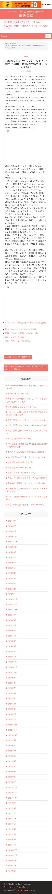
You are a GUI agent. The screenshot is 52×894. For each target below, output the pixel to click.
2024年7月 (12, 625)
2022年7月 (12, 751)
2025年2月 (12, 589)
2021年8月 (12, 808)
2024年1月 (12, 657)
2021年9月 (12, 803)
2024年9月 (12, 615)
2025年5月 (12, 573)
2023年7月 (12, 688)
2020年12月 (13, 850)
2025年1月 (12, 594)
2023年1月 (12, 719)
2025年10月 (13, 547)
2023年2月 (12, 714)
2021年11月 (13, 793)
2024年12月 (13, 599)
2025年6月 (12, 568)
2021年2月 (12, 840)
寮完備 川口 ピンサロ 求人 (19, 393)
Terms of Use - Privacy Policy (16, 887)
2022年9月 (12, 740)
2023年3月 (12, 709)
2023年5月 (12, 698)
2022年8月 (12, 746)
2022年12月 (13, 725)
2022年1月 (12, 782)
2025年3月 (12, 583)
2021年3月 (12, 834)
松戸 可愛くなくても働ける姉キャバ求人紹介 (28, 425)
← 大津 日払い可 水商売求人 (17, 357)
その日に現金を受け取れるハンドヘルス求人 (27, 457)
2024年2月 (12, 651)
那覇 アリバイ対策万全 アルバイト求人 (22, 333)
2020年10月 (13, 860)
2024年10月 (13, 610)
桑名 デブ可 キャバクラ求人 (17, 341)
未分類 (14, 43)
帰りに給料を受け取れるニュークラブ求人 (26, 505)
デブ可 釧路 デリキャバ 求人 (20, 439)
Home (7, 43)
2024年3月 (12, 646)
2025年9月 (12, 552)
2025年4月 (12, 578)
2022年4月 (12, 766)
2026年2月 (12, 526)
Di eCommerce (21, 890)
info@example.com (35, 12)
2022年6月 (12, 756)
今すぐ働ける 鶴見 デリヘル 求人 (22, 407)
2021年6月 (12, 819)
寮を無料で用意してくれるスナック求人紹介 (27, 483)
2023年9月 (12, 678)
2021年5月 (12, 824)
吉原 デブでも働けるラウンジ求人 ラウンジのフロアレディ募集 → (25, 367)
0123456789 (16, 12)
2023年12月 (13, 662)
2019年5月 (12, 871)
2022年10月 (13, 735)
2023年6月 (12, 693)
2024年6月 (12, 631)
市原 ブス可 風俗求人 (15, 337)
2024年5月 (12, 636)
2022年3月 (12, 772)
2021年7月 (12, 813)
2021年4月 (12, 829)
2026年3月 (12, 521)
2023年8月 (12, 683)
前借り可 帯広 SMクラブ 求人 (20, 468)
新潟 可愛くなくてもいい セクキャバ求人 (27, 420)
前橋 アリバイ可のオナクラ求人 (22, 473)
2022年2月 (12, 777)
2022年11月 (13, 730)
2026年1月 (12, 531)
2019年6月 (12, 866)
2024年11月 (13, 604)
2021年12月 (13, 787)
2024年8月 (12, 620)
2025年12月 (13, 537)
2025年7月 (12, 563)
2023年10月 (13, 672)
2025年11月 (13, 542)
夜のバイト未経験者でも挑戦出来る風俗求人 (27, 452)
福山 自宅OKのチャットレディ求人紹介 (21, 329)
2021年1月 (12, 845)
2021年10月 (13, 798)
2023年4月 (12, 704)
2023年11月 (13, 667)
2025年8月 (12, 557)
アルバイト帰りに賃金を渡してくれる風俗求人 (28, 478)
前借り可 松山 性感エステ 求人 (21, 462)
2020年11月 (13, 855)
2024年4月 (12, 641)
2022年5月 (12, 761)
